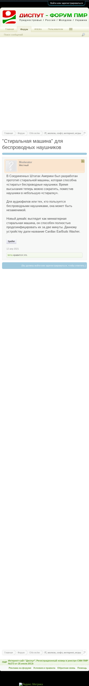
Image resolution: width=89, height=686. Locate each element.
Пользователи (55, 29)
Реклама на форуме (20, 668)
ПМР (4, 662)
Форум (24, 29)
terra (10, 255)
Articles (38, 29)
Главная (9, 29)
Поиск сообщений (13, 34)
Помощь (82, 668)
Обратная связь (66, 668)
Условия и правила (44, 668)
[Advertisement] (44, 86)
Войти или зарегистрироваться (66, 3)
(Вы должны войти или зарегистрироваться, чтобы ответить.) (53, 265)
